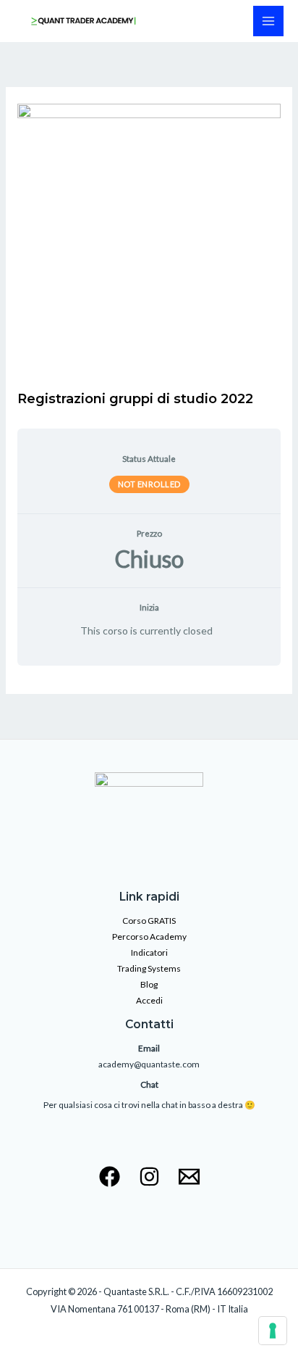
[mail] (189, 1176)
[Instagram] (149, 1176)
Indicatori (149, 952)
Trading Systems (149, 968)
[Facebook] (109, 1176)
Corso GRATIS (149, 920)
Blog (149, 984)
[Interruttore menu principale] (268, 21)
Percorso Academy (149, 936)
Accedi (149, 1000)
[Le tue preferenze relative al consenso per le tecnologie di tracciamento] (272, 1330)
